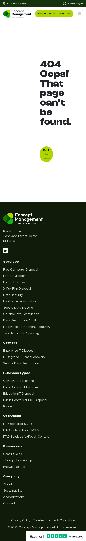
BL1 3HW (9, 241)
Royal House (12, 231)
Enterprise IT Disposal (18, 350)
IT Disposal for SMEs (17, 424)
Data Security (13, 295)
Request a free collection (54, 13)
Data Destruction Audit (19, 320)
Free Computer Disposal (20, 269)
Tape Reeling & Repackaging (23, 333)
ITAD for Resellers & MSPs (21, 430)
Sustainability (12, 490)
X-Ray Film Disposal (17, 288)
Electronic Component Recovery (26, 327)
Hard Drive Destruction (19, 301)
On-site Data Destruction (21, 314)
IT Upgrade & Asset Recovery (24, 357)
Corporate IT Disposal (19, 381)
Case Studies (12, 454)
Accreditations (14, 497)
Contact (9, 503)
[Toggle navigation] (79, 13)
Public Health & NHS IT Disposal (25, 400)
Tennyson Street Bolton (20, 236)
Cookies (38, 520)
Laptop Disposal (14, 276)
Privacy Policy (20, 520)
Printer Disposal (14, 282)
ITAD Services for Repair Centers (26, 436)
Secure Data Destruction (21, 363)
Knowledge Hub (14, 467)
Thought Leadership (17, 460)
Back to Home (46, 154)
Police (7, 406)
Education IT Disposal (18, 393)
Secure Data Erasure (18, 307)
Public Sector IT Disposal (20, 387)
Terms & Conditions (61, 520)
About (7, 484)
